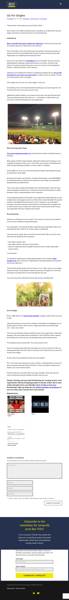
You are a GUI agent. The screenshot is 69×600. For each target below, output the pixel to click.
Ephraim (11, 18)
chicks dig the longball (31, 316)
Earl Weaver (31, 61)
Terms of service (20, 588)
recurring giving (34, 18)
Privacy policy (11, 588)
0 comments (43, 18)
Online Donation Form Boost (47, 387)
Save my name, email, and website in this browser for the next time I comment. (31, 498)
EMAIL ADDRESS (21, 566)
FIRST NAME (20, 559)
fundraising (26, 18)
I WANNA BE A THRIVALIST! (34, 575)
